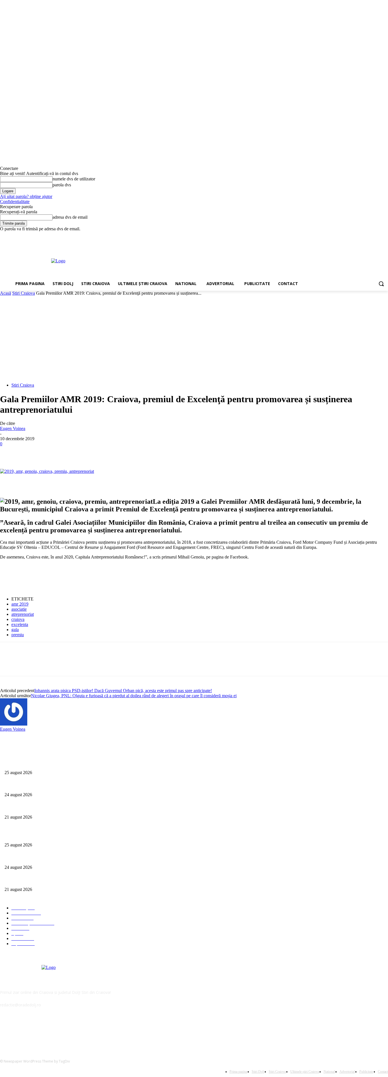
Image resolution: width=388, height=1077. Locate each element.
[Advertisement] (219, 260)
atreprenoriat (22, 614)
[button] (381, 283)
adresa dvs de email (70, 217)
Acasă (5, 293)
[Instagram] (361, 235)
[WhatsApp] (70, 452)
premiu (17, 634)
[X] (369, 235)
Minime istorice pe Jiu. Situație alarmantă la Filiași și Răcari (53, 808)
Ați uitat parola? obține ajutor (26, 196)
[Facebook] (353, 235)
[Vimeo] (377, 235)
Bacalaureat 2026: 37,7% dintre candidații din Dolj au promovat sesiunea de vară (70, 785)
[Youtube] (384, 235)
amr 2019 (19, 604)
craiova (17, 619)
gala (15, 629)
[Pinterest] (50, 452)
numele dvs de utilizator (74, 178)
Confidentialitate (15, 201)
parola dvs (62, 184)
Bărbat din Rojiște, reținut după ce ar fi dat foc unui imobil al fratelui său (64, 763)
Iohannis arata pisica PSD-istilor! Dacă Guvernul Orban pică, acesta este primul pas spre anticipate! (123, 690)
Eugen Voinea (12, 428)
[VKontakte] (64, 1030)
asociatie (19, 609)
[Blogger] (6, 1030)
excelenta (19, 624)
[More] (91, 452)
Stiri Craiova (23, 293)
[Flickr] (35, 1030)
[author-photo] (13, 724)
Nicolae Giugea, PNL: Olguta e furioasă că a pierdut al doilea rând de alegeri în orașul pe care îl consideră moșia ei (134, 695)
